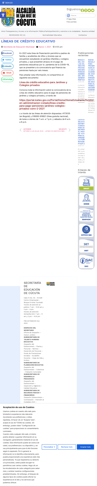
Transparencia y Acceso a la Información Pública (25, 31)
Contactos (83, 35)
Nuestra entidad (88, 31)
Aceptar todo (85, 447)
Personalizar (48, 447)
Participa (48, 31)
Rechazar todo (67, 447)
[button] (3, 15)
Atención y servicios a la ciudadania (66, 31)
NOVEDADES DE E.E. (17, 35)
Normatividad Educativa (52, 35)
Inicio (3, 31)
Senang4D (82, 22)
